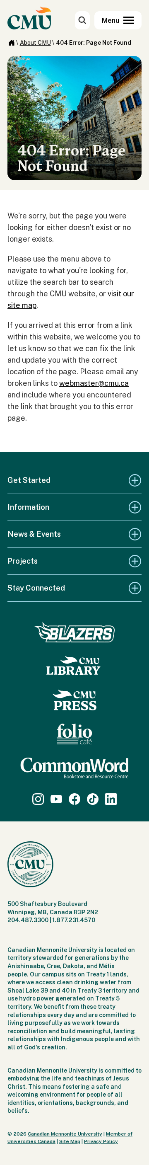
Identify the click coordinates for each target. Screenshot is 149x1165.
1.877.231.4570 (74, 920)
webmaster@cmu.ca (94, 383)
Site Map (69, 1141)
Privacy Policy (101, 1141)
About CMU (35, 42)
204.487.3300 (27, 920)
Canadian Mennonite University (65, 1134)
